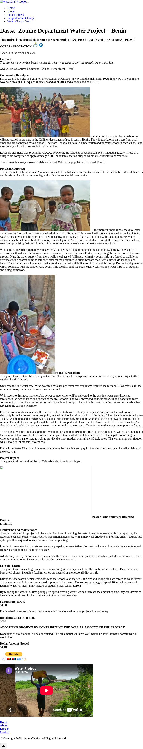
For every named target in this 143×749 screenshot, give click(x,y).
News (10, 11)
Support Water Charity (20, 18)
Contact (4, 732)
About (3, 725)
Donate (4, 728)
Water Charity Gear (18, 21)
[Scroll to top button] (3, 746)
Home (11, 8)
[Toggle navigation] (27, 2)
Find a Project (15, 14)
